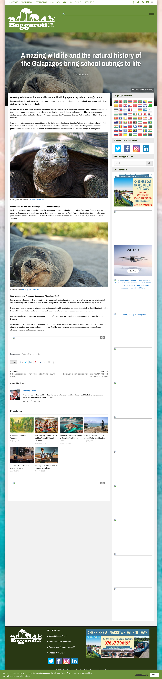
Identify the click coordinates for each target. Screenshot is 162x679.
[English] (145, 106)
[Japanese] (145, 114)
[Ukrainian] (125, 134)
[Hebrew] (150, 110)
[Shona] (145, 126)
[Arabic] (125, 102)
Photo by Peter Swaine (37, 200)
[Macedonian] (140, 118)
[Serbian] (140, 126)
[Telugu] (150, 130)
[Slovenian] (120, 130)
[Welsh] (145, 134)
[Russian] (125, 126)
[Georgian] (135, 110)
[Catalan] (116, 106)
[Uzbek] (135, 134)
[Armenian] (130, 102)
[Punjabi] (116, 126)
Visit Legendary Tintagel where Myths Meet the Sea (94, 436)
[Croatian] (125, 106)
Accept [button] (154, 675)
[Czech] (130, 106)
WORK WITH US (75, 2)
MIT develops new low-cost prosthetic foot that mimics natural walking (32, 374)
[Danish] (135, 106)
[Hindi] (116, 114)
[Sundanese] (140, 130)
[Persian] (140, 122)
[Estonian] (116, 110)
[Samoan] (130, 126)
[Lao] (120, 118)
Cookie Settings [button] (141, 675)
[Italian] (140, 114)
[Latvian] (130, 118)
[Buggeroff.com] (31, 19)
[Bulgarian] (150, 102)
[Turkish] (120, 134)
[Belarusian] (135, 102)
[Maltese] (150, 118)
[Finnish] (125, 110)
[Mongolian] (120, 122)
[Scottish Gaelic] (135, 126)
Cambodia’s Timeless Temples (18, 436)
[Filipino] (120, 110)
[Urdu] (130, 134)
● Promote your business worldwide (61, 647)
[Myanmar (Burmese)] (125, 122)
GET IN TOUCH (90, 2)
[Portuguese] (150, 122)
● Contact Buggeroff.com (57, 636)
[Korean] (150, 114)
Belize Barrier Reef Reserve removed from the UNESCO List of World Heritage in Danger (85, 374)
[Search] (149, 163)
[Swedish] (145, 130)
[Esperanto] (150, 106)
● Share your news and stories (59, 641)
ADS (64, 2)
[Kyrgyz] (116, 118)
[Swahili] (135, 130)
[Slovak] (116, 130)
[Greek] (145, 110)
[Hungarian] (120, 114)
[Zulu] (150, 134)
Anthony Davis (29, 391)
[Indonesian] (130, 114)
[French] (130, 110)
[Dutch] (140, 106)
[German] (140, 110)
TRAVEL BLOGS (26, 2)
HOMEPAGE (13, 2)
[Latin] (125, 118)
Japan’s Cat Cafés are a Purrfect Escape (19, 467)
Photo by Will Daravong (30, 289)
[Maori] (116, 122)
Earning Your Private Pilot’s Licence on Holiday (46, 467)
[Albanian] (120, 102)
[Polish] (145, 122)
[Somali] (125, 130)
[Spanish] (130, 130)
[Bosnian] (145, 102)
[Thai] (116, 134)
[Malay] (145, 118)
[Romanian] (120, 126)
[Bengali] (140, 102)
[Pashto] (135, 122)
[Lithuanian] (135, 118)
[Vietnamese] (140, 134)
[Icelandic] (125, 114)
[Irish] (135, 114)
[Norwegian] (130, 122)
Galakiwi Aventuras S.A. (31, 354)
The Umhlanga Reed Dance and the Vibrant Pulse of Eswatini (46, 438)
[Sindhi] (150, 126)
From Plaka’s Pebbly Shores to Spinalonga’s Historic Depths (71, 438)
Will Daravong (149, 90)
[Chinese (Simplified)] (120, 106)
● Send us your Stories (56, 652)
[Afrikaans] (116, 102)
